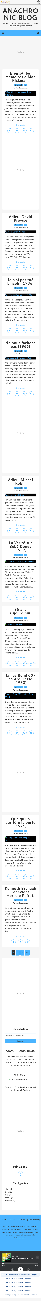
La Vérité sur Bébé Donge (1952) (20, 546)
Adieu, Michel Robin (20, 481)
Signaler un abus (6, 1232)
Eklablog (36, 1220)
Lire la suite (20, 125)
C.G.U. (15, 1232)
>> (27, 953)
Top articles (27, 1229)
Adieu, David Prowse (20, 218)
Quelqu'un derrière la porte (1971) (20, 822)
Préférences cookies (20, 1238)
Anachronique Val (28, 1063)
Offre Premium (8, 1235)
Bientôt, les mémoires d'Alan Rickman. (20, 77)
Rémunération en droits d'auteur (29, 1232)
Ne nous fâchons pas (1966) (20, 344)
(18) (8, 1189)
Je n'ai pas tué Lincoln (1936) (20, 281)
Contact (35, 1229)
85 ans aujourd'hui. (20, 611)
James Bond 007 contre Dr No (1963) (21, 679)
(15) (9, 1192)
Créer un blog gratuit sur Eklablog (12, 1229)
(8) (9, 1198)
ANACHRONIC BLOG (20, 14)
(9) (8, 1195)
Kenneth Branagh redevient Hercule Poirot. (20, 892)
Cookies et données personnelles (25, 1235)
